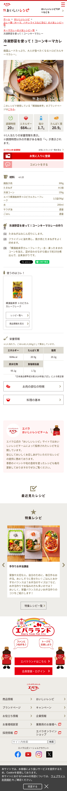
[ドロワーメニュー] (63, 4)
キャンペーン (43, 707)
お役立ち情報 (10, 716)
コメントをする (39, 164)
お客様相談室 (10, 724)
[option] (33, 561)
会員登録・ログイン (33, 671)
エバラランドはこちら (33, 661)
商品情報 (8, 699)
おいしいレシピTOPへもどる (50, 11)
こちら (11, 109)
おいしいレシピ (45, 699)
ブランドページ (12, 707)
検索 (51, 741)
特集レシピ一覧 (34, 606)
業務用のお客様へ (46, 724)
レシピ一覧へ (16, 315)
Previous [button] (3, 565)
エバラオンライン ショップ (46, 732)
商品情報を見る (16, 323)
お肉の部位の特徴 (33, 386)
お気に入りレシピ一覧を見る (50, 150)
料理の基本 (33, 400)
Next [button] (63, 565)
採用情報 (8, 733)
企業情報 (41, 716)
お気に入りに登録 (40, 156)
